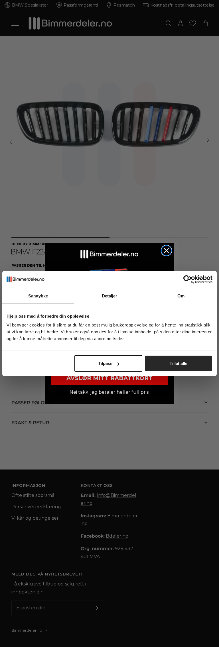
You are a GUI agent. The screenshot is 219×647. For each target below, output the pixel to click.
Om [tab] (180, 295)
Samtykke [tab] (38, 295)
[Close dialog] (166, 251)
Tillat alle (178, 363)
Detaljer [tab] (109, 295)
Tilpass (105, 363)
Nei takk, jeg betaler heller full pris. (109, 392)
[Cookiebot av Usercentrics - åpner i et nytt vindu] (187, 279)
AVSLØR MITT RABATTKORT (109, 378)
